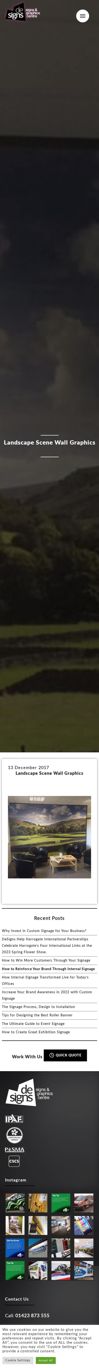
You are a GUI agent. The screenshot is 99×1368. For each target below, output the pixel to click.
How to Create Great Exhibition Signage (36, 1032)
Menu (82, 16)
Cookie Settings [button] (18, 1360)
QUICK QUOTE (68, 1055)
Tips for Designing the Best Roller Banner (37, 1015)
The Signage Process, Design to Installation (38, 1007)
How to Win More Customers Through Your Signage (46, 960)
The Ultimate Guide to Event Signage (33, 1024)
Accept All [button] (46, 1360)
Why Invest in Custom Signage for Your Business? (44, 931)
